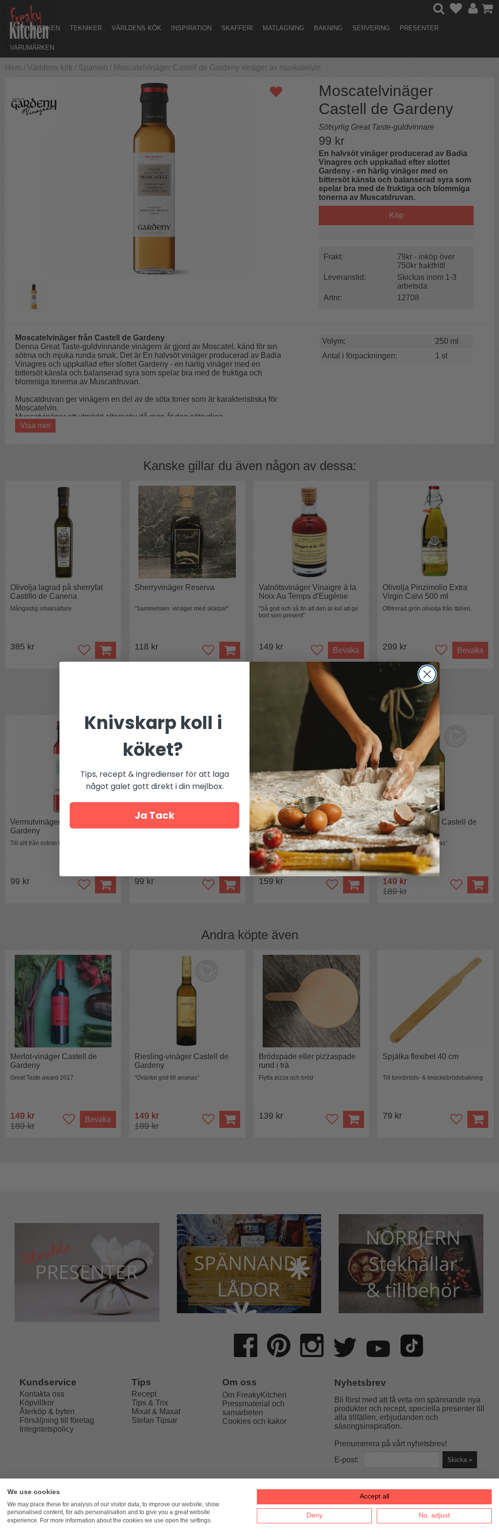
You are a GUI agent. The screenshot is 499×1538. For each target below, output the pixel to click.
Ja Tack (154, 815)
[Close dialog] (427, 674)
